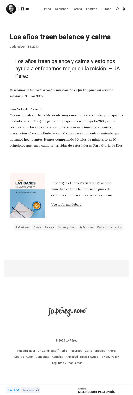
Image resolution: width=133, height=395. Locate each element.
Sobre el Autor (23, 357)
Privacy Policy (110, 357)
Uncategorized (66, 227)
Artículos (116, 227)
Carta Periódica (95, 351)
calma (37, 227)
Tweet (11, 390)
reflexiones (23, 227)
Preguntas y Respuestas (66, 363)
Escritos (91, 9)
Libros (46, 9)
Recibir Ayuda (89, 357)
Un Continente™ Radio (52, 351)
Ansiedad (72, 357)
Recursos (61, 9)
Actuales (57, 357)
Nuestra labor (26, 351)
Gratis (78, 9)
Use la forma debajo (66, 204)
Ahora (112, 351)
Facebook (28, 390)
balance (49, 227)
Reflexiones (86, 227)
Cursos (106, 9)
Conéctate (42, 357)
